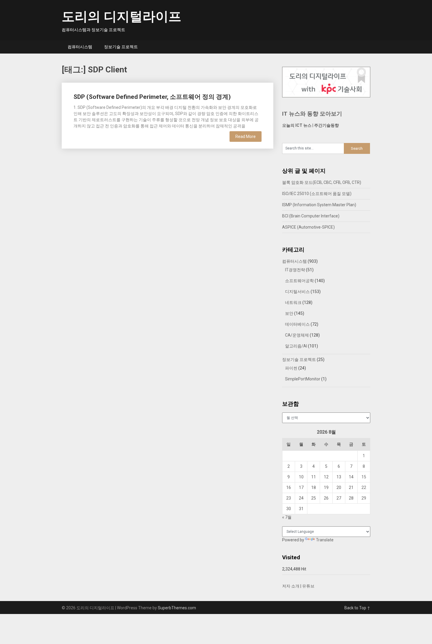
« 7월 (287, 517)
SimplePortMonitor (302, 379)
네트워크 (293, 302)
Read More (245, 136)
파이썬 (291, 368)
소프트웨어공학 (299, 280)
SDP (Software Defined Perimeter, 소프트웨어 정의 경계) (152, 96)
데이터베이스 (297, 324)
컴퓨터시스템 (80, 46)
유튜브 (308, 586)
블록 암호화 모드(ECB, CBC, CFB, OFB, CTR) (321, 182)
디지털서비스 (297, 291)
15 (363, 477)
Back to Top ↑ (357, 607)
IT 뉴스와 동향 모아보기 (312, 113)
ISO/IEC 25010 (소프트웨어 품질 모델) (316, 193)
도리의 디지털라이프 (121, 16)
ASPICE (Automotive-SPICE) (308, 227)
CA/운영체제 (297, 335)
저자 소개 (290, 586)
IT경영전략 (295, 269)
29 (363, 498)
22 (363, 487)
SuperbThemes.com (177, 607)
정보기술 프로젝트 (121, 46)
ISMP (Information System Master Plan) (319, 204)
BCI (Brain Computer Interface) (310, 216)
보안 (289, 313)
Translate (325, 540)
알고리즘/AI (296, 346)
